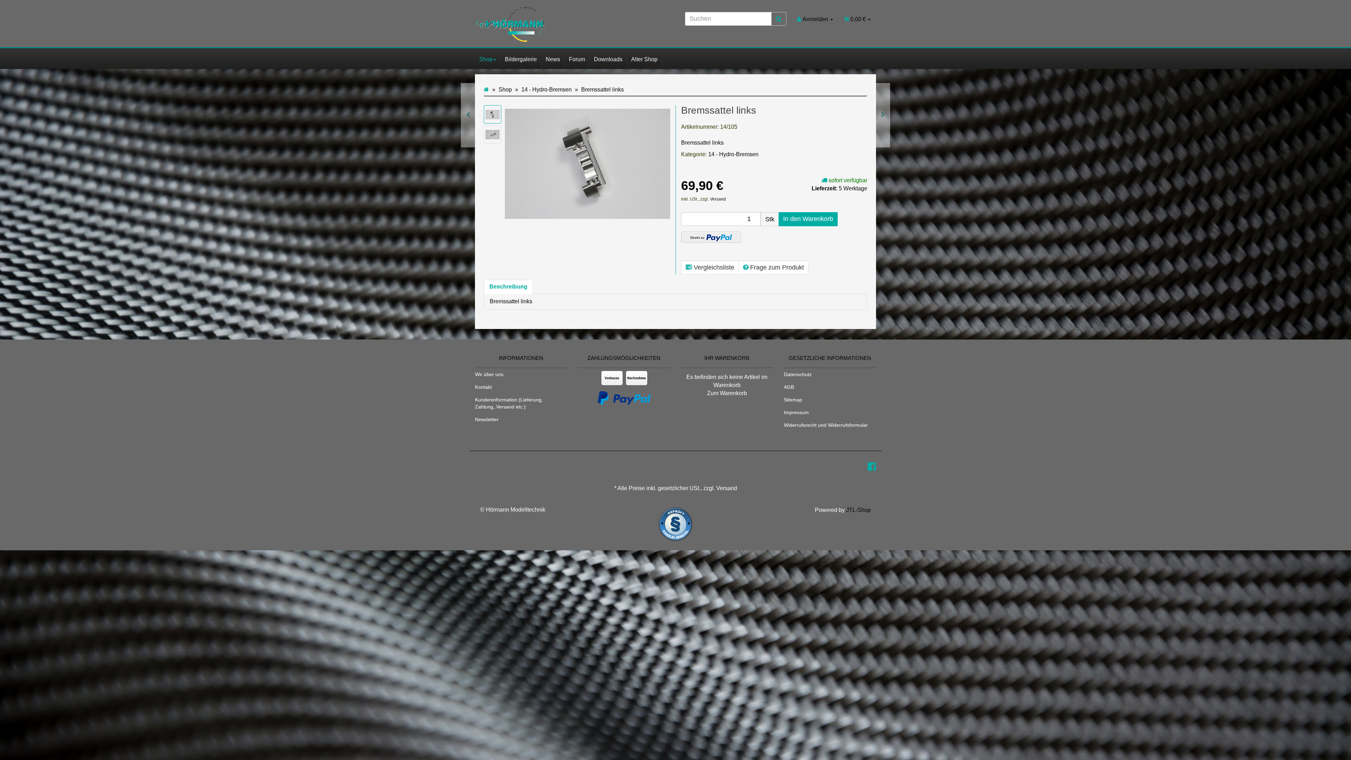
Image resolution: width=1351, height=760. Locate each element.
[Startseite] (486, 90)
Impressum (796, 412)
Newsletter (487, 419)
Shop (486, 59)
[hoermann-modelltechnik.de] (538, 24)
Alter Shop (644, 59)
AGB (789, 387)
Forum (577, 59)
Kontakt (483, 387)
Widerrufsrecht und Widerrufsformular (826, 425)
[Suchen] (779, 19)
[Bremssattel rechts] (468, 115)
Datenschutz (798, 374)
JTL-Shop (858, 510)
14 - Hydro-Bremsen (733, 154)
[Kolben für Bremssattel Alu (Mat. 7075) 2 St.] (883, 115)
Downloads (608, 59)
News (553, 59)
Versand (718, 199)
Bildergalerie (521, 59)
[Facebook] (872, 466)
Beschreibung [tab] (508, 287)
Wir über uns (489, 374)
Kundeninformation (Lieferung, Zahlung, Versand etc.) (509, 403)
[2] (711, 237)
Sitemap (793, 400)
